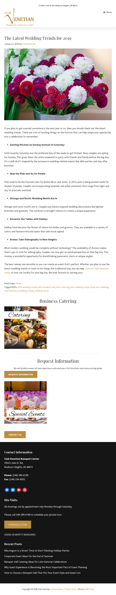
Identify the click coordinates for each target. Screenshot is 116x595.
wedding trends (26, 290)
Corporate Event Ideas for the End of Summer (28, 556)
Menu (109, 12)
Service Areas (57, 589)
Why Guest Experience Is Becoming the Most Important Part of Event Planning (45, 567)
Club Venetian (11, 290)
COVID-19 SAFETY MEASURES (20, 534)
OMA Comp (89, 589)
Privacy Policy (71, 589)
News (18, 283)
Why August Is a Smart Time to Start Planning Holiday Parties (36, 550)
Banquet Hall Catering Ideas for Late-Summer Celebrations (35, 561)
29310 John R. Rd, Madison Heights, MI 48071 (59, 5)
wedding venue (42, 290)
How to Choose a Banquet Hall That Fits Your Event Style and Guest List (42, 572)
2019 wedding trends (27, 287)
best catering (62, 287)
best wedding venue (79, 287)
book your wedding (99, 287)
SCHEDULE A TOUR (17, 524)
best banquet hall (46, 287)
